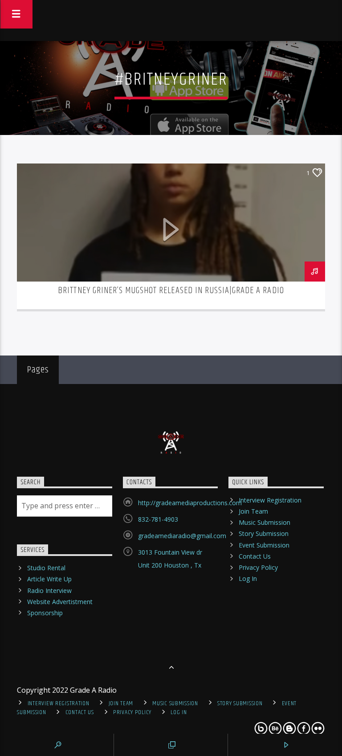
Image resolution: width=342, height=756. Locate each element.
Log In (248, 578)
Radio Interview (49, 590)
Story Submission (264, 533)
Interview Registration (270, 500)
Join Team (253, 511)
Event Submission (264, 545)
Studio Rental (46, 568)
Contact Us (255, 556)
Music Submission (264, 522)
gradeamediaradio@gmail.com (182, 535)
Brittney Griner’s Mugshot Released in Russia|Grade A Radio (171, 290)
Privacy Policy (258, 567)
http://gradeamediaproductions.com (190, 503)
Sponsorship (45, 613)
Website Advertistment (60, 601)
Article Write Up (49, 579)
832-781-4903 (158, 519)
